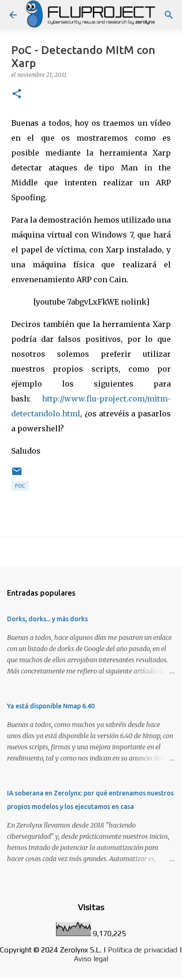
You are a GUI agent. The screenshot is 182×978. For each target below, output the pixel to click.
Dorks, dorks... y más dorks (47, 619)
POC (20, 485)
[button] (16, 94)
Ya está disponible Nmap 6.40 (51, 706)
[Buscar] (169, 15)
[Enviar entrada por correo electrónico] (16, 475)
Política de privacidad (142, 949)
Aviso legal (91, 958)
